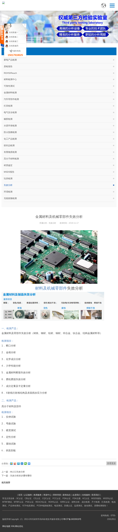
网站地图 (6, 526)
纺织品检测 (9, 145)
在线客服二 (13, 37)
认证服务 (28, 495)
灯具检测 (8, 106)
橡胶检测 (8, 119)
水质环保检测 (10, 125)
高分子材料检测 (11, 158)
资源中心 (47, 495)
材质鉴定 (8, 165)
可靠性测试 (9, 86)
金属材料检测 (10, 92)
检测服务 (38, 495)
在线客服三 (13, 41)
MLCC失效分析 (17, 472)
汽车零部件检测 (11, 99)
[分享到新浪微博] (15, 463)
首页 (20, 495)
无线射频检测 (10, 198)
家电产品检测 (10, 60)
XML (13, 526)
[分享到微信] (25, 463)
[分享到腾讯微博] (18, 463)
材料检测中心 (10, 79)
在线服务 (86, 495)
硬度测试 (11, 430)
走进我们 (76, 495)
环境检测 (8, 191)
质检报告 (8, 66)
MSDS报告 (9, 172)
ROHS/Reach (10, 73)
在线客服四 (13, 46)
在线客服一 (13, 32)
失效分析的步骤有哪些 (21, 475)
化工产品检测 (10, 139)
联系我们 (96, 495)
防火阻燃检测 (10, 132)
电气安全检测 (10, 112)
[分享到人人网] (22, 463)
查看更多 (111, 463)
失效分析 (8, 185)
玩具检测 (8, 178)
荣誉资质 (57, 495)
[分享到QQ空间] (11, 463)
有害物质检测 (10, 152)
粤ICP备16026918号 (72, 519)
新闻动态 (67, 495)
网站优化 (19, 526)
